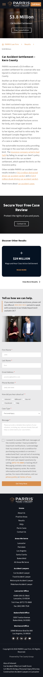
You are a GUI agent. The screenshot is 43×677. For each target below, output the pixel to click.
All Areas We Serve (21, 562)
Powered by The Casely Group (21, 656)
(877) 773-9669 (18, 463)
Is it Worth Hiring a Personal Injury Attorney (21, 669)
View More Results (30, 282)
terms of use (25, 477)
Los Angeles (21, 551)
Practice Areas (21, 516)
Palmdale (21, 547)
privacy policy (12, 477)
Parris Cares (21, 528)
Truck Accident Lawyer (21, 576)
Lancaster (21, 543)
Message (6, 420)
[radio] (6, 399)
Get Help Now (21, 483)
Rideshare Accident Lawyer (21, 584)
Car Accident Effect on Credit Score (17, 666)
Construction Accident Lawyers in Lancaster (21, 671)
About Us (21, 513)
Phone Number (9, 383)
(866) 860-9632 (20, 305)
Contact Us (21, 223)
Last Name (7, 360)
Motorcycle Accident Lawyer (21, 580)
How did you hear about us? (13, 394)
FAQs (21, 524)
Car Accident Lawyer (21, 573)
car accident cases (26, 183)
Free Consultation (21, 30)
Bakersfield (21, 558)
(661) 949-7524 (23, 606)
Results (21, 520)
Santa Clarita (21, 554)
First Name (7, 350)
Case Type (6, 408)
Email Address (8, 372)
